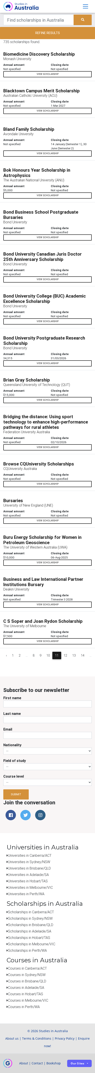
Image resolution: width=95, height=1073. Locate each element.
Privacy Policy (64, 1038)
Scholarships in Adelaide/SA (29, 931)
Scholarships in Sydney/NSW (30, 918)
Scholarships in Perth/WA (27, 950)
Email (7, 729)
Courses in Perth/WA (24, 1007)
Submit (16, 794)
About (23, 1063)
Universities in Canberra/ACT (29, 855)
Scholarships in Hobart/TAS (29, 937)
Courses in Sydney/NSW (27, 974)
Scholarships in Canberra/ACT (31, 912)
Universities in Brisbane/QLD (29, 868)
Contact (37, 1063)
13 (74, 655)
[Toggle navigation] (85, 6)
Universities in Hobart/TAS (28, 881)
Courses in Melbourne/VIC (28, 1000)
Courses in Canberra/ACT (27, 968)
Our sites (77, 1063)
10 (48, 655)
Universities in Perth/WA (26, 894)
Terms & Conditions (36, 1038)
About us (12, 1038)
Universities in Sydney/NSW (29, 862)
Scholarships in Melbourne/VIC (31, 944)
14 (82, 655)
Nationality (12, 745)
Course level (13, 776)
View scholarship (48, 74)
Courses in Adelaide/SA (26, 987)
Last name (12, 713)
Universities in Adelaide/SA (28, 874)
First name (12, 698)
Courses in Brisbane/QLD (27, 981)
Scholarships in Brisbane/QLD (30, 925)
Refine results (47, 33)
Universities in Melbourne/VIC (30, 887)
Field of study (14, 760)
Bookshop (53, 1063)
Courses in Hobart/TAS (25, 994)
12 (65, 655)
